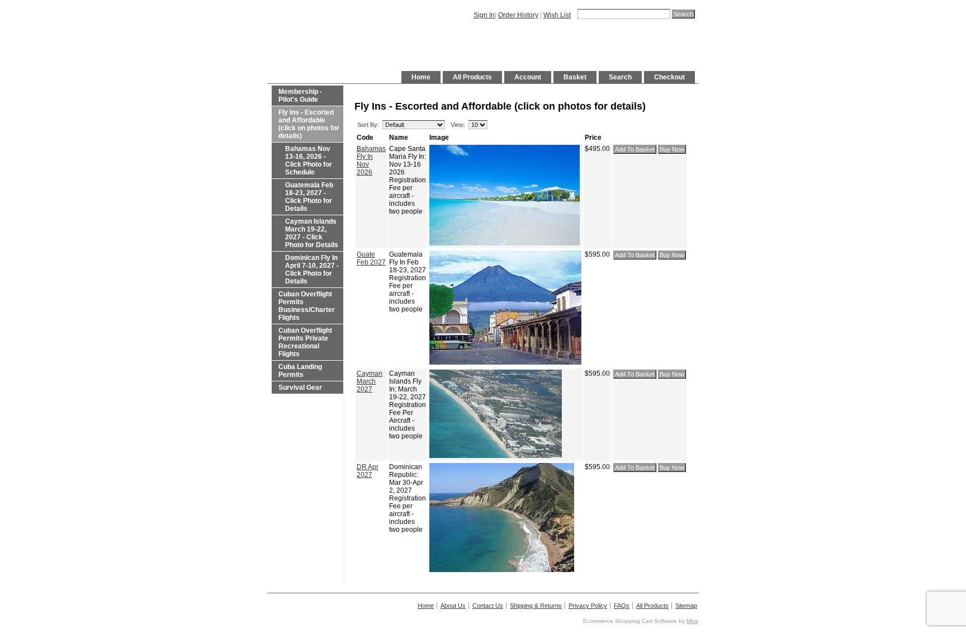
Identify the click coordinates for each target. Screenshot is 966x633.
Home (420, 77)
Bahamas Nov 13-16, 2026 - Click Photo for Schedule (308, 160)
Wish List (557, 15)
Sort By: (368, 124)
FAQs (621, 605)
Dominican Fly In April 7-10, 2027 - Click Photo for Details (312, 269)
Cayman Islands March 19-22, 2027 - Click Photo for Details (311, 233)
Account (527, 77)
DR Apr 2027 (367, 471)
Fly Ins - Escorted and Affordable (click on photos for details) (308, 124)
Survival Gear (300, 387)
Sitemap (686, 605)
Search (620, 77)
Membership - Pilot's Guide (300, 95)
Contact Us (487, 605)
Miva (692, 621)
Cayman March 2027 (369, 381)
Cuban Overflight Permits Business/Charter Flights (306, 306)
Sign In (484, 15)
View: (458, 124)
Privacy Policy (588, 605)
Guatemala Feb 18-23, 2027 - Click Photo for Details (309, 196)
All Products (472, 77)
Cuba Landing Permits (300, 371)
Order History (518, 15)
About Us (453, 605)
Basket (575, 77)
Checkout (669, 77)
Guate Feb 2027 (371, 258)
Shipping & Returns (536, 605)
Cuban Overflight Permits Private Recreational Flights (305, 342)
